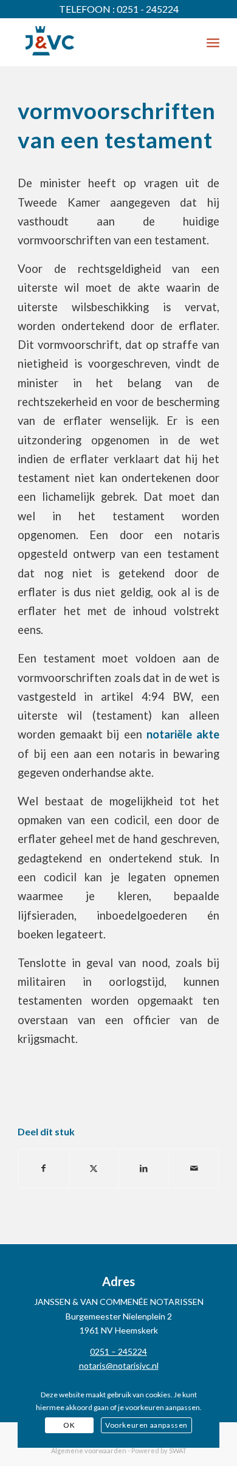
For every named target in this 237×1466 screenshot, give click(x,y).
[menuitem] (213, 42)
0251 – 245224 (118, 1351)
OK (69, 1425)
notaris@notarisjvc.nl (119, 1365)
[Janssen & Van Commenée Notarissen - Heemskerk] (98, 42)
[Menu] (213, 42)
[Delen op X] (93, 1168)
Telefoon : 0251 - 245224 (119, 9)
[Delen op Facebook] (43, 1168)
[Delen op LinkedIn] (143, 1168)
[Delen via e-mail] (193, 1168)
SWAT (178, 1450)
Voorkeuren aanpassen (146, 1425)
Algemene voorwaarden (88, 1450)
